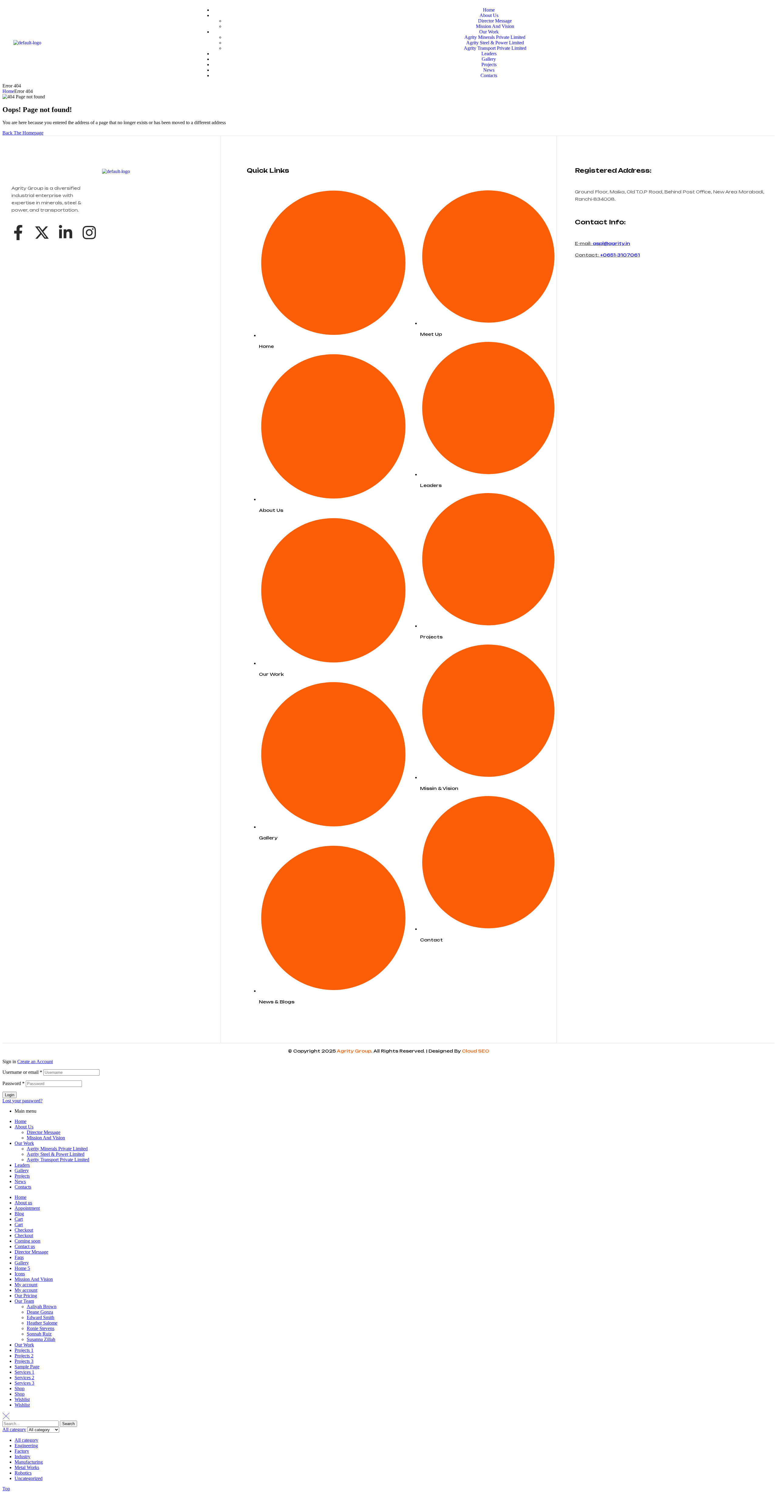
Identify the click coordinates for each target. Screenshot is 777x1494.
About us (23, 1202)
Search (68, 1423)
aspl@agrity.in (611, 243)
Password (13, 1083)
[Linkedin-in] (65, 232)
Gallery (22, 1170)
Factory (22, 1451)
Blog (19, 1213)
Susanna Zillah (41, 1339)
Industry (22, 1456)
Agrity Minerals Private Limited (57, 1148)
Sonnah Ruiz (39, 1333)
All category (26, 1440)
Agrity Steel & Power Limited (55, 1154)
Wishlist (22, 1399)
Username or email (22, 1072)
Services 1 (24, 1372)
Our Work (24, 1143)
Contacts (23, 1186)
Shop (20, 1388)
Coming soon (27, 1241)
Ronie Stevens (40, 1328)
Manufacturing (29, 1462)
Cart (19, 1219)
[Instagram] (89, 232)
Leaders (22, 1165)
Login (9, 1095)
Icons (20, 1273)
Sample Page (27, 1366)
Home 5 (22, 1268)
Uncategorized (28, 1478)
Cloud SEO (475, 1050)
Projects (22, 1176)
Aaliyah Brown (41, 1306)
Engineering (26, 1445)
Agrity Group (354, 1050)
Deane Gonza (40, 1312)
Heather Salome (42, 1323)
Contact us (25, 1246)
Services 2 (24, 1377)
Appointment (27, 1208)
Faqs (19, 1257)
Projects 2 (24, 1355)
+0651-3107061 (620, 254)
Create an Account (35, 1061)
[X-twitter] (41, 232)
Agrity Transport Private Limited (58, 1159)
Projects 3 (24, 1361)
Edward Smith (40, 1317)
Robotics (23, 1472)
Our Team (24, 1301)
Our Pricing (26, 1295)
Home (8, 91)
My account (26, 1284)
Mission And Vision (46, 1137)
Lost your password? (22, 1100)
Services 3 (24, 1383)
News (20, 1181)
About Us (24, 1126)
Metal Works (27, 1467)
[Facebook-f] (18, 232)
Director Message (43, 1132)
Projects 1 (24, 1350)
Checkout (24, 1230)
